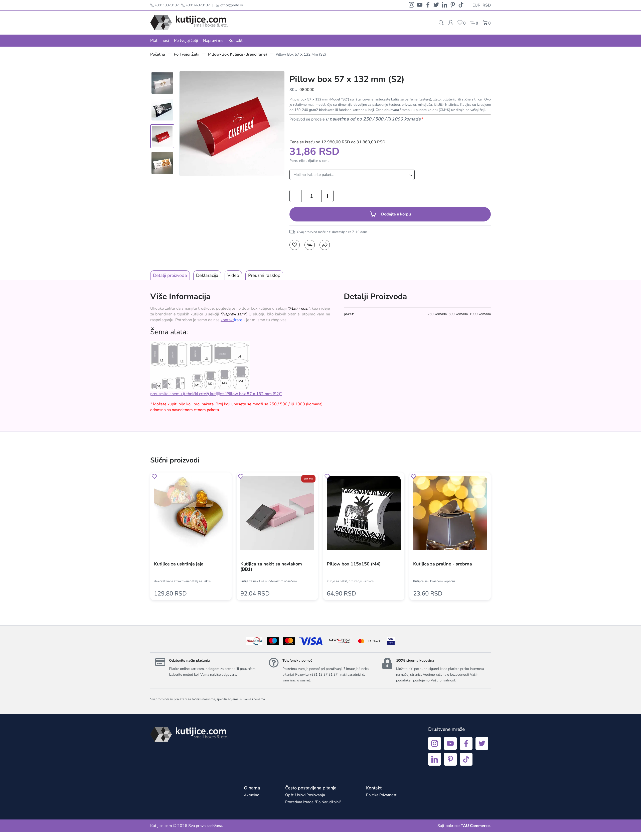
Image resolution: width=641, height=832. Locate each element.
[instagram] (411, 5)
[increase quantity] (328, 196)
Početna (157, 54)
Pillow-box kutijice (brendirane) (237, 54)
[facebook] (428, 5)
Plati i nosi (159, 40)
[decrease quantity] (295, 196)
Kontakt (236, 40)
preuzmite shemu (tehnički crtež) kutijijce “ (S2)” (216, 394)
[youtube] (419, 5)
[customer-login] (450, 22)
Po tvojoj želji (186, 40)
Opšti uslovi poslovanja (305, 794)
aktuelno (251, 794)
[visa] (391, 641)
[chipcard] (339, 641)
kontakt (227, 320)
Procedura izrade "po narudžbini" (313, 801)
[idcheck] (369, 641)
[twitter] (436, 5)
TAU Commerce (475, 826)
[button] (294, 245)
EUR (476, 5)
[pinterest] (452, 5)
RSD (487, 5)
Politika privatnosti (381, 794)
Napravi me (213, 40)
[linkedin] (444, 5)
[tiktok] (461, 5)
